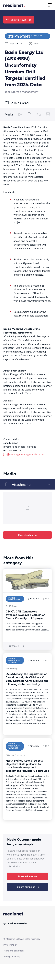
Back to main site (17, 923)
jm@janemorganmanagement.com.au (24, 454)
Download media (27, 535)
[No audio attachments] (39, 114)
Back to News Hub (20, 19)
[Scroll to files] (29, 114)
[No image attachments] (20, 114)
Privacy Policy (10, 944)
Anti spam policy (11, 956)
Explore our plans (25, 886)
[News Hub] (14, 5)
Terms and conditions (13, 950)
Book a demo (25, 876)
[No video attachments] (48, 114)
